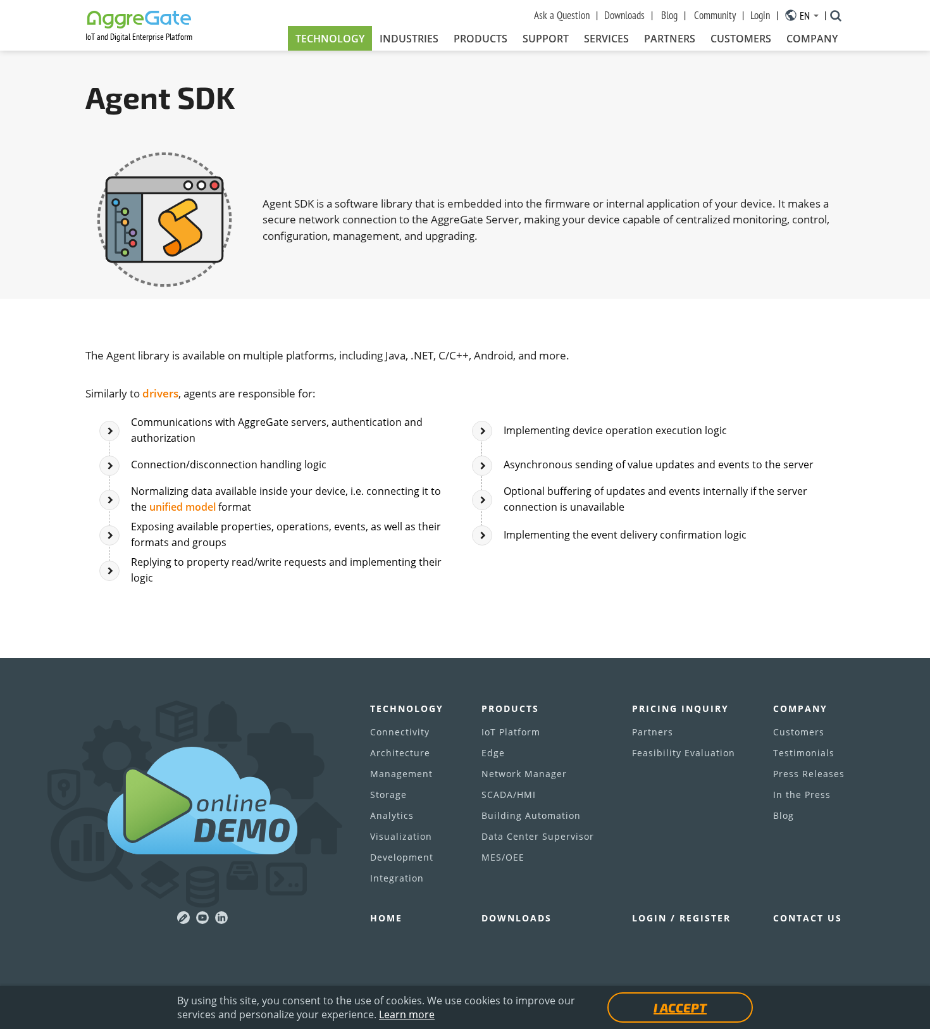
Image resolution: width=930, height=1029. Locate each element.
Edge (493, 753)
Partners (669, 39)
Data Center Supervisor (537, 836)
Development (401, 857)
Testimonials (803, 753)
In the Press (802, 795)
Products (480, 39)
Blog (669, 15)
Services (606, 39)
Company (812, 39)
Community (715, 15)
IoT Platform (510, 732)
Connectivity (400, 732)
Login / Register (681, 918)
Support (546, 39)
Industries (409, 39)
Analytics (392, 815)
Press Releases (809, 774)
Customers (740, 39)
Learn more (407, 1014)
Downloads (624, 15)
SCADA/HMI (508, 795)
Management (401, 774)
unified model (182, 507)
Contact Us (807, 918)
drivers (160, 393)
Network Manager (524, 774)
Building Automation (531, 815)
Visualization (401, 836)
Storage (388, 795)
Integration (397, 878)
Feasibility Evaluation (683, 753)
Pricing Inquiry (680, 708)
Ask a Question (562, 15)
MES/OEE (502, 857)
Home (386, 918)
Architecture (400, 753)
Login (760, 15)
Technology (329, 39)
